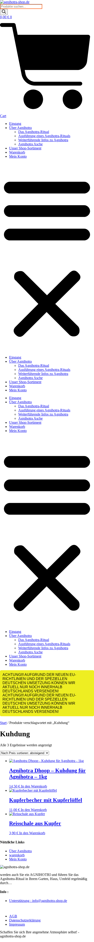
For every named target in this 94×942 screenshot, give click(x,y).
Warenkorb (17, 152)
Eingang (15, 124)
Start (3, 723)
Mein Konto (18, 156)
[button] (47, 257)
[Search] (4, 12)
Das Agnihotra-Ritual (33, 132)
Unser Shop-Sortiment (25, 148)
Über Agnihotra (20, 128)
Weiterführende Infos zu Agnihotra (43, 140)
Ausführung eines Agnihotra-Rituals (44, 136)
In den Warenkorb (34, 786)
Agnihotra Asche (30, 144)
